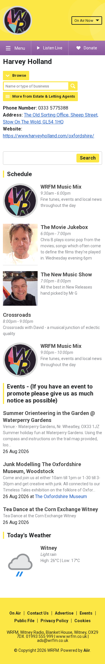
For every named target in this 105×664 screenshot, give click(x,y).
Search (73, 86)
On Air (15, 613)
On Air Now (83, 20)
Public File (24, 620)
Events (86, 613)
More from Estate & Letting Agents (43, 96)
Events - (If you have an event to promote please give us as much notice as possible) (50, 393)
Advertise (64, 613)
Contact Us (38, 613)
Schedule (19, 174)
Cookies (82, 620)
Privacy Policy (54, 620)
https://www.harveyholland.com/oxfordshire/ (48, 136)
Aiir (86, 650)
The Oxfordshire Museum (61, 496)
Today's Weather (29, 535)
